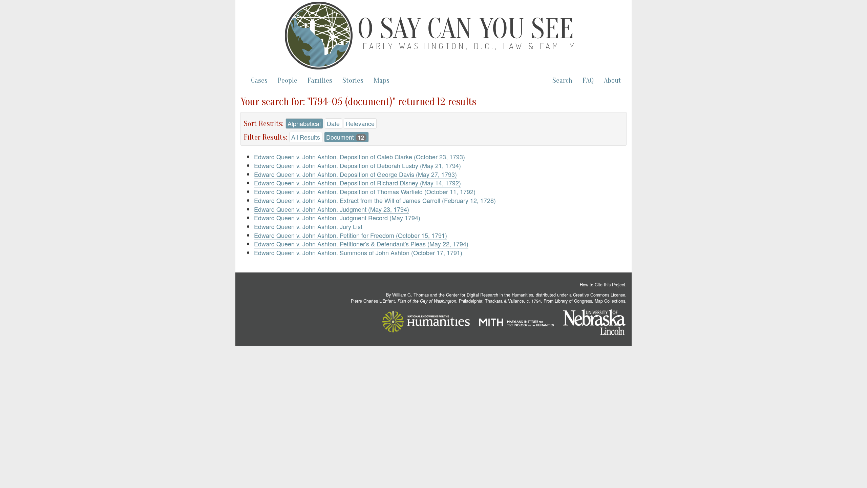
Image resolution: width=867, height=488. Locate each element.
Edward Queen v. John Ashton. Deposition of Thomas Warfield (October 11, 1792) (364, 191)
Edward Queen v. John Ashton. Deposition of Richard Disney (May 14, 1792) (357, 182)
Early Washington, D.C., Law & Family (470, 46)
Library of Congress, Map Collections (590, 301)
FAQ (588, 80)
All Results (305, 137)
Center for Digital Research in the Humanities (489, 295)
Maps (381, 80)
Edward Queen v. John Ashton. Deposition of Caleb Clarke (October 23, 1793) (359, 156)
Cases (259, 80)
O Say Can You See (466, 28)
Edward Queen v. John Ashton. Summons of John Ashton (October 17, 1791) (358, 252)
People (287, 80)
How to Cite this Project (602, 285)
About (612, 80)
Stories (352, 80)
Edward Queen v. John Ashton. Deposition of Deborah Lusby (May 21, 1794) (357, 165)
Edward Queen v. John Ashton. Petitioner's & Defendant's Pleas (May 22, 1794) (361, 243)
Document (345, 137)
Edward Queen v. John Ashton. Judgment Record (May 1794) (337, 217)
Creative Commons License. (600, 295)
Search (562, 80)
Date (333, 123)
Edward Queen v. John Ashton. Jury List (308, 226)
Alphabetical (304, 123)
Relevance (360, 123)
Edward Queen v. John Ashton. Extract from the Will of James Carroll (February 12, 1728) (375, 200)
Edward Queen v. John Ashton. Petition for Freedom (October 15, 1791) (350, 235)
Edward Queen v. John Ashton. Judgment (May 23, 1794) (331, 209)
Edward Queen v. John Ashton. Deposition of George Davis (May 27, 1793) (355, 174)
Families (320, 80)
